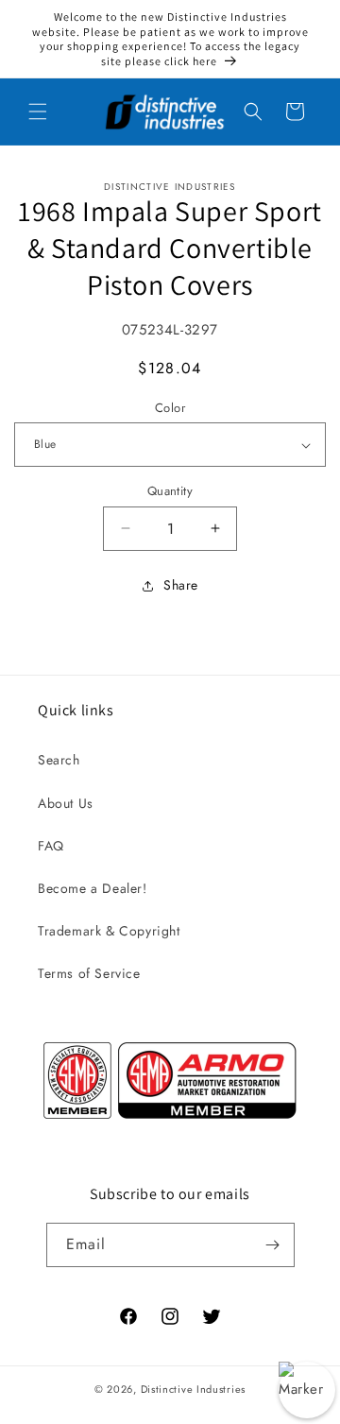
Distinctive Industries (193, 1389)
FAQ (51, 845)
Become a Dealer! (92, 888)
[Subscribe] (273, 1245)
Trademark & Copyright (109, 930)
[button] (38, 111)
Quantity (170, 491)
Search (59, 759)
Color (170, 408)
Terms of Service (89, 973)
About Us (66, 803)
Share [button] (180, 584)
